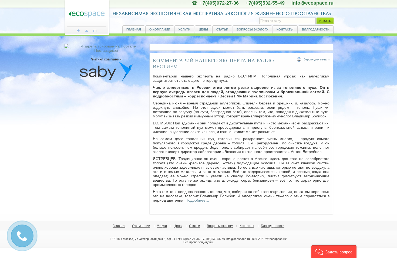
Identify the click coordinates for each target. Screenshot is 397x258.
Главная (133, 29)
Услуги (184, 29)
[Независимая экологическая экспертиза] (86, 15)
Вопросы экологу (252, 29)
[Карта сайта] (86, 31)
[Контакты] (94, 31)
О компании (159, 29)
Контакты (285, 29)
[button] (333, 251)
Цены (203, 29)
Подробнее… (197, 200)
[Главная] (78, 31)
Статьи (222, 29)
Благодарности (315, 29)
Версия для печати (316, 59)
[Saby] (106, 80)
